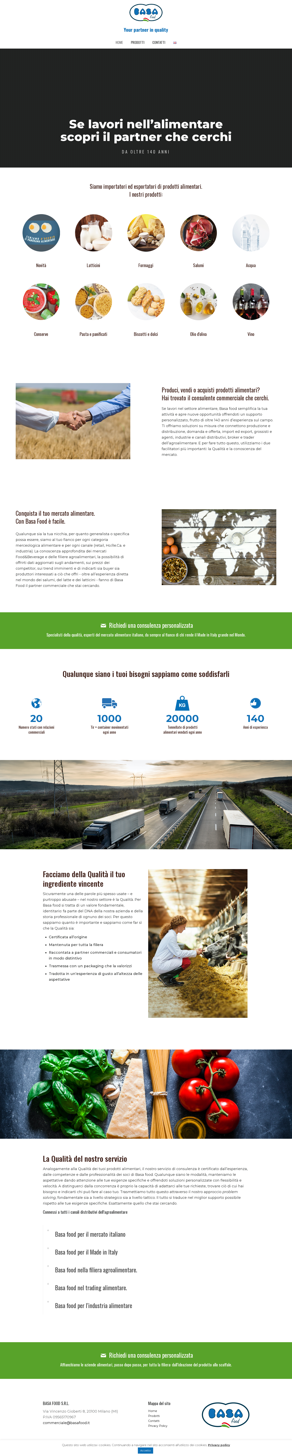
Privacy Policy (157, 1426)
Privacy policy (219, 1445)
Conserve (41, 334)
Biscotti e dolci (146, 334)
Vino (251, 334)
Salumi (198, 265)
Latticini (93, 265)
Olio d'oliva (198, 334)
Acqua (251, 265)
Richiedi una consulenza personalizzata (150, 625)
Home (152, 1411)
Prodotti (154, 1416)
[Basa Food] (146, 13)
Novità (41, 265)
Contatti (154, 1421)
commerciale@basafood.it (66, 1423)
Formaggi (145, 265)
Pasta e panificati (93, 334)
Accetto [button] (145, 1450)
